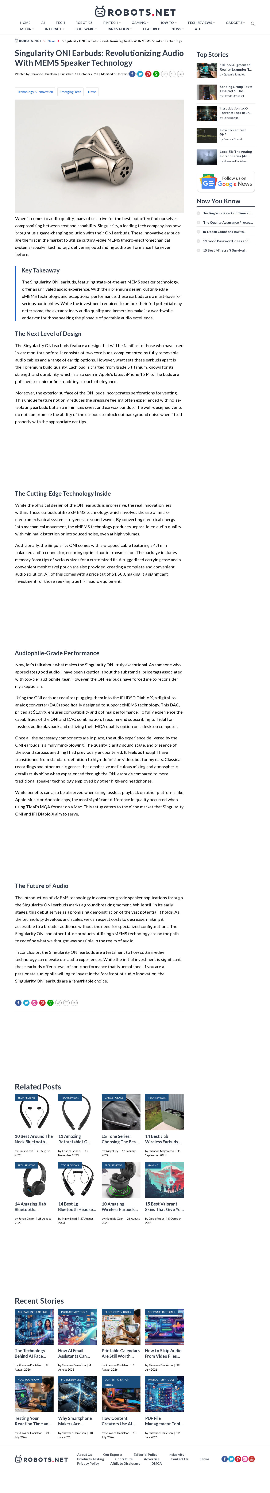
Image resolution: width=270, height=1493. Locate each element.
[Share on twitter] (140, 74)
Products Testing (90, 1459)
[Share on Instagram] (34, 1003)
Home (25, 23)
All (198, 29)
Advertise (151, 1459)
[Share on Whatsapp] (156, 74)
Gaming (139, 23)
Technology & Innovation (35, 92)
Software (85, 29)
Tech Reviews (200, 23)
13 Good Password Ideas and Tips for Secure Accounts (225, 241)
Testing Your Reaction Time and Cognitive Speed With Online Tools (227, 213)
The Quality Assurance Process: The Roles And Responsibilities (228, 222)
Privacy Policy (88, 1463)
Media (25, 29)
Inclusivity (176, 1454)
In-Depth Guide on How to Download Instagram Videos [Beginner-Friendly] (225, 232)
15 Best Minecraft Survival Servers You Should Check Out (227, 250)
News (176, 29)
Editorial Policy (145, 1454)
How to (167, 23)
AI (43, 23)
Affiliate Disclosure (125, 1463)
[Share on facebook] (132, 74)
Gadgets (234, 23)
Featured (152, 29)
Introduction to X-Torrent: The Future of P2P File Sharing (235, 110)
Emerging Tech (70, 92)
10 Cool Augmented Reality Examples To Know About (235, 67)
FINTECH (110, 23)
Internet (53, 29)
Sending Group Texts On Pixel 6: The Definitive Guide (236, 89)
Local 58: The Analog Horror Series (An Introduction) (236, 153)
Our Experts (113, 1454)
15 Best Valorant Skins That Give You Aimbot (164, 1209)
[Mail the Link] (172, 74)
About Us (84, 1454)
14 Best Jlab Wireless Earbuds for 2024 (161, 1142)
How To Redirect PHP (233, 132)
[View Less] (180, 74)
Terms (204, 1459)
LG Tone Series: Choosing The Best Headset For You (120, 1142)
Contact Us (179, 1459)
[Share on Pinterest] (148, 74)
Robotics (84, 23)
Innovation (118, 29)
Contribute (124, 1459)
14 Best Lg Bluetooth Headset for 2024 (76, 1209)
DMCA (156, 1463)
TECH (60, 23)
